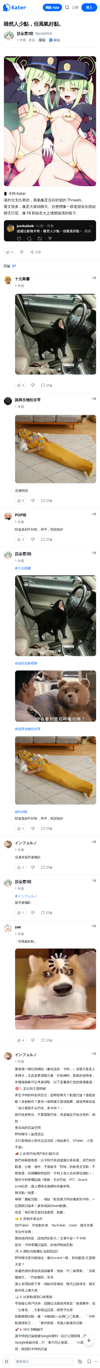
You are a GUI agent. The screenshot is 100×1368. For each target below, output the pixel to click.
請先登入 (22, 1361)
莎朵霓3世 (25, 33)
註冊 (75, 7)
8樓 (94, 926)
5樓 (94, 553)
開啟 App (52, 7)
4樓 (94, 514)
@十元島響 (23, 568)
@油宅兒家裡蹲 (26, 663)
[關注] (80, 1361)
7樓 (94, 881)
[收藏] (89, 1361)
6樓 (94, 842)
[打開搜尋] (67, 7)
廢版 (42, 40)
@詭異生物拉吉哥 (27, 729)
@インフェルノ (26, 896)
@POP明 (21, 812)
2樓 (94, 278)
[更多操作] (88, 1340)
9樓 (94, 1054)
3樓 (94, 399)
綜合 (57, 40)
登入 (89, 7)
